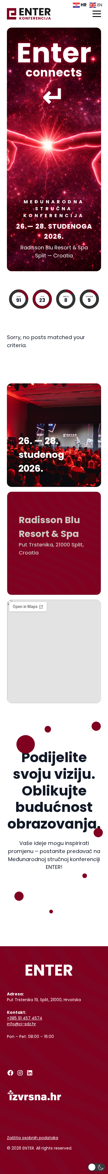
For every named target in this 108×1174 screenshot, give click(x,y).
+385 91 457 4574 (24, 1018)
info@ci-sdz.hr (21, 1024)
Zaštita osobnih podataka (32, 1138)
